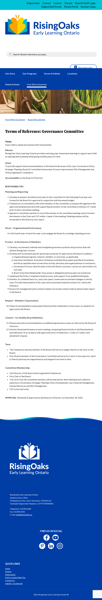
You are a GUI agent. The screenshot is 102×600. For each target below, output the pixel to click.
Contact (46, 3)
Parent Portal (71, 6)
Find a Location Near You (15, 577)
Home (7, 568)
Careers (58, 3)
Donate (69, 3)
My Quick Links (85, 67)
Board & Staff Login (85, 3)
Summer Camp (88, 6)
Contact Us (10, 580)
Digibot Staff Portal (51, 6)
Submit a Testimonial (13, 583)
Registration (33, 3)
